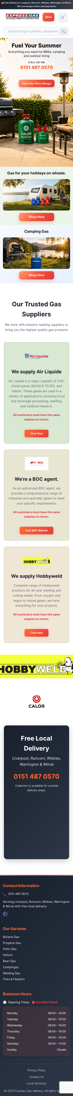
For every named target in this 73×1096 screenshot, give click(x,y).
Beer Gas (9, 961)
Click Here (36, 433)
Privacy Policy (36, 1070)
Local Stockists (36, 1083)
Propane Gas (12, 943)
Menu (49, 17)
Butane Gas (11, 937)
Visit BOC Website (36, 530)
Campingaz (11, 967)
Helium (8, 955)
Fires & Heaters (14, 979)
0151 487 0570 (36, 67)
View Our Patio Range (36, 83)
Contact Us (36, 1077)
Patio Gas (10, 949)
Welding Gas (11, 973)
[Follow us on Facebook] (5, 914)
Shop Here (36, 217)
